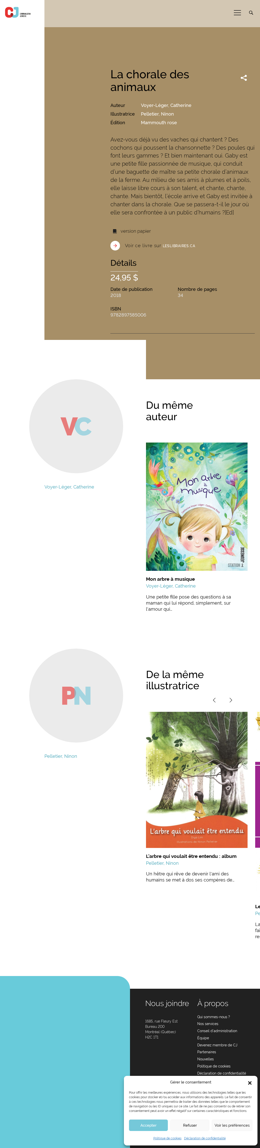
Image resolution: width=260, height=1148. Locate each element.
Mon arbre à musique (170, 579)
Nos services (207, 1024)
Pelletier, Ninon (157, 114)
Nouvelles (205, 1059)
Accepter (148, 1125)
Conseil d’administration (217, 1031)
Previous (214, 700)
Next (231, 700)
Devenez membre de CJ (217, 1045)
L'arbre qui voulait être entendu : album (191, 856)
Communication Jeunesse (17, 12)
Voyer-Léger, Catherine (166, 105)
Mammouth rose (159, 122)
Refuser (190, 1125)
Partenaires (206, 1052)
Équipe (203, 1038)
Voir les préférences (232, 1125)
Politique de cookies (167, 1138)
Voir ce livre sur (160, 245)
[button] (249, 1082)
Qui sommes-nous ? (213, 1017)
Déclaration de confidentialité (205, 1138)
